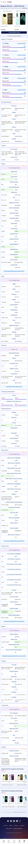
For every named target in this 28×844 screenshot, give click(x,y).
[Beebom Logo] (7, 2)
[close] (13, 13)
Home (2, 812)
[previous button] (3, 780)
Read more (24, 8)
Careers (11, 825)
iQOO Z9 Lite (17, 26)
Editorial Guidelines (17, 828)
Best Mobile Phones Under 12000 (14, 386)
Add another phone (14, 32)
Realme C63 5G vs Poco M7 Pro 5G (9, 784)
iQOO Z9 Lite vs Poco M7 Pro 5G (8, 806)
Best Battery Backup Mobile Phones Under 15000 (14, 655)
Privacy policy (9, 828)
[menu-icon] (1, 2)
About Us (6, 825)
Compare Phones (8, 812)
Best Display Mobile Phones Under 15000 (14, 271)
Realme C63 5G (4, 26)
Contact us (16, 825)
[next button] (25, 780)
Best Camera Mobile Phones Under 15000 (14, 540)
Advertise (22, 825)
